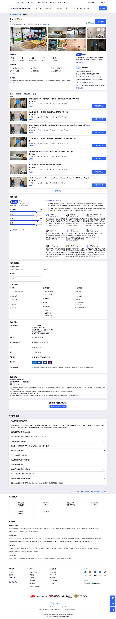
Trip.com (73, 492)
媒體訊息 (32, 575)
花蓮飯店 (23, 551)
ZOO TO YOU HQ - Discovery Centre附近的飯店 (48, 538)
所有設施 (12, 73)
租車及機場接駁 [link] (42, 3)
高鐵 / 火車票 (31, 3)
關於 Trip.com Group (35, 586)
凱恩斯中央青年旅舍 (94, 528)
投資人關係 (53, 572)
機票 (22, 3)
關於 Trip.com (33, 572)
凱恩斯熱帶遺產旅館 (14, 528)
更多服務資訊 (12, 577)
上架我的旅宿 (53, 580)
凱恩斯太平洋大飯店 (82, 528)
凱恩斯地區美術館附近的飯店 (34, 541)
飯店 (78, 492)
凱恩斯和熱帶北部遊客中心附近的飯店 (91, 538)
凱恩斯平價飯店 (13, 558)
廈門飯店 (78, 548)
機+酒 (59, 3)
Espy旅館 (14, 19)
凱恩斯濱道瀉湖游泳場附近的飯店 (70, 538)
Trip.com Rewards (55, 575)
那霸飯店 (72, 548)
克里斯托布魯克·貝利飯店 (68, 528)
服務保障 (11, 575)
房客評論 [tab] (18, 94)
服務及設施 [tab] (27, 94)
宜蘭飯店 (84, 548)
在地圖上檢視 (79, 88)
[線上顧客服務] (112, 609)
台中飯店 (17, 548)
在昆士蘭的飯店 (85, 492)
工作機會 (32, 577)
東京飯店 (29, 548)
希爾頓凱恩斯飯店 (23, 531)
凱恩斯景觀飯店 (22, 558)
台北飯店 (11, 548)
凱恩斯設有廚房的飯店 (50, 558)
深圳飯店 (35, 551)
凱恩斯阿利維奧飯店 (26, 528)
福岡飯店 (17, 551)
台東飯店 (11, 551)
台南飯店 (41, 548)
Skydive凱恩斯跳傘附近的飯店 (17, 541)
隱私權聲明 (32, 583)
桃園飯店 (96, 548)
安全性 (52, 583)
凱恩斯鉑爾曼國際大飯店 (39, 528)
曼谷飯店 (66, 548)
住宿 (17, 3)
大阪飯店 (47, 548)
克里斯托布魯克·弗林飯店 (54, 528)
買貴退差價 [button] (91, 23)
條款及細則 (32, 580)
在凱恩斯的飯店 (95, 492)
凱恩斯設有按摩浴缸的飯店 (35, 558)
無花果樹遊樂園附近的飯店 (50, 541)
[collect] (112, 598)
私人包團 (67, 3)
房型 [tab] (11, 94)
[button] (73, 3)
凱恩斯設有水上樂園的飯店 (64, 558)
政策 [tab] (34, 94)
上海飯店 (35, 548)
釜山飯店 (54, 548)
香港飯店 (29, 551)
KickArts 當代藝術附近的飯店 (66, 541)
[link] (91, 2)
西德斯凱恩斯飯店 (34, 531)
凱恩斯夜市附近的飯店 (28, 538)
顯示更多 (12, 82)
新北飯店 (90, 548)
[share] (112, 603)
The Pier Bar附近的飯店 (15, 538)
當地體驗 (52, 3)
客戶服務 (11, 572)
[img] (28, 39)
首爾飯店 (60, 548)
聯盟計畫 (52, 577)
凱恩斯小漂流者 (13, 531)
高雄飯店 (23, 548)
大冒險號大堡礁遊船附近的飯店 (83, 541)
